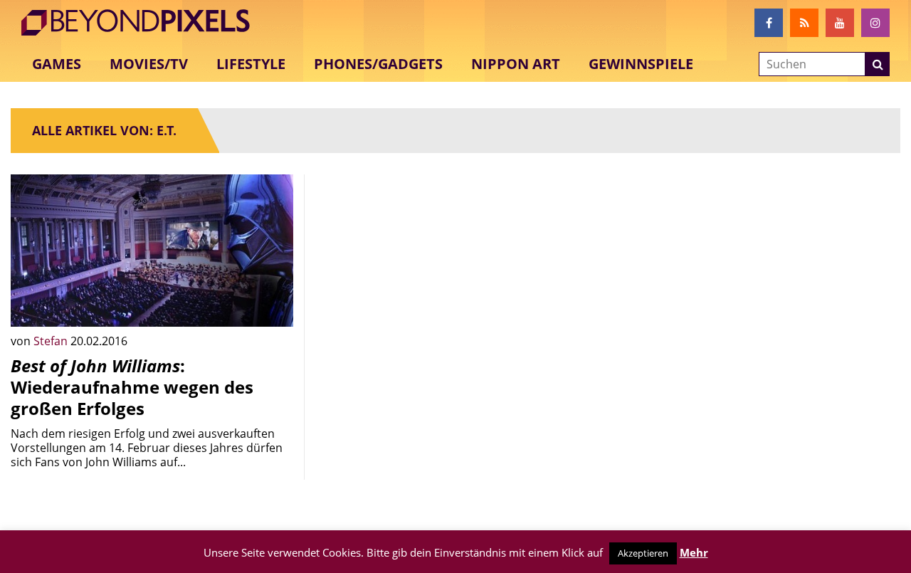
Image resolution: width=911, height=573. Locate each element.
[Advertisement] (456, 274)
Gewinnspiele (641, 63)
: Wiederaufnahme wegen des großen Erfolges (132, 387)
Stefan (51, 341)
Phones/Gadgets (378, 63)
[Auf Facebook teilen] (272, 305)
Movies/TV (149, 63)
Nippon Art (515, 63)
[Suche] (877, 64)
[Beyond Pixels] (142, 22)
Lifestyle (250, 63)
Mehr (694, 552)
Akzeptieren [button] (643, 553)
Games (56, 63)
